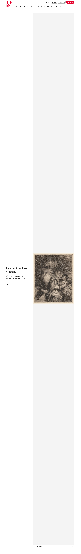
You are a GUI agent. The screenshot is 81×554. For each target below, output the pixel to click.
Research (49, 6)
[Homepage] (9, 4)
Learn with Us (41, 6)
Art (35, 6)
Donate (54, 2)
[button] (53, 278)
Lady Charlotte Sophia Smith (16, 278)
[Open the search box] (60, 6)
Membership (62, 2)
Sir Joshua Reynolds (14, 276)
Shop (55, 6)
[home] (6, 10)
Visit (16, 6)
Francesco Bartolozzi (16, 275)
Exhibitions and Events (25, 6)
